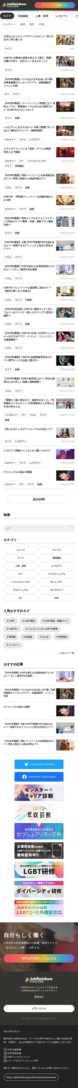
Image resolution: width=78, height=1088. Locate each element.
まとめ (44, 636)
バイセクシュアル (56, 573)
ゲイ (21, 573)
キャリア (56, 549)
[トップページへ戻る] (15, 5)
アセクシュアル (20, 589)
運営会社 (39, 996)
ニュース (20, 549)
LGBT (11, 620)
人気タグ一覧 (66, 652)
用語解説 (23, 15)
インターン (14, 644)
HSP (56, 597)
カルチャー (9, 24)
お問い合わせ (39, 1008)
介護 (41, 24)
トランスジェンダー (20, 581)
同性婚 (11, 636)
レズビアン (62, 15)
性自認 (28, 636)
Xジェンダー (56, 581)
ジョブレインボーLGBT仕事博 (42, 628)
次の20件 (39, 499)
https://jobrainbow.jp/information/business (31, 1077)
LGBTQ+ (13, 628)
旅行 (31, 24)
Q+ (20, 597)
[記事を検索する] (71, 528)
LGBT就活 (29, 620)
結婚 (22, 24)
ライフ (7, 15)
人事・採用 (42, 15)
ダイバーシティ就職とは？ (55, 5)
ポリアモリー (56, 589)
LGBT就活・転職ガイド (56, 620)
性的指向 (62, 636)
